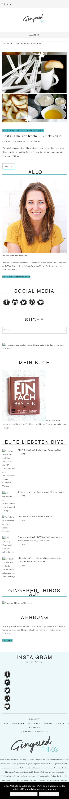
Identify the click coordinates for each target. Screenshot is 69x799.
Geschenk (9, 130)
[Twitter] (24, 305)
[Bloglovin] (41, 305)
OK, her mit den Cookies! (23, 793)
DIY (38, 719)
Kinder (61, 723)
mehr (9, 166)
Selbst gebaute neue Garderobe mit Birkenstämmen (41, 492)
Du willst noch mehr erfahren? (16, 277)
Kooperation (41, 732)
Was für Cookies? (49, 793)
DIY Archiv (34, 727)
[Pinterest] (32, 305)
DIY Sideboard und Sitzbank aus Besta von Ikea (39, 450)
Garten (49, 723)
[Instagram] (15, 305)
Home (32, 719)
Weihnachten (35, 130)
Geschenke (18, 723)
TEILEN (37, 141)
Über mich (28, 732)
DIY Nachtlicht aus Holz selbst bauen (35, 516)
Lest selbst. (7, 640)
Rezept (21, 130)
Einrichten (34, 723)
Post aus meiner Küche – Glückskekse (31, 136)
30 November (21, 141)
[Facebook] (6, 305)
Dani (8, 141)
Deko (6, 723)
